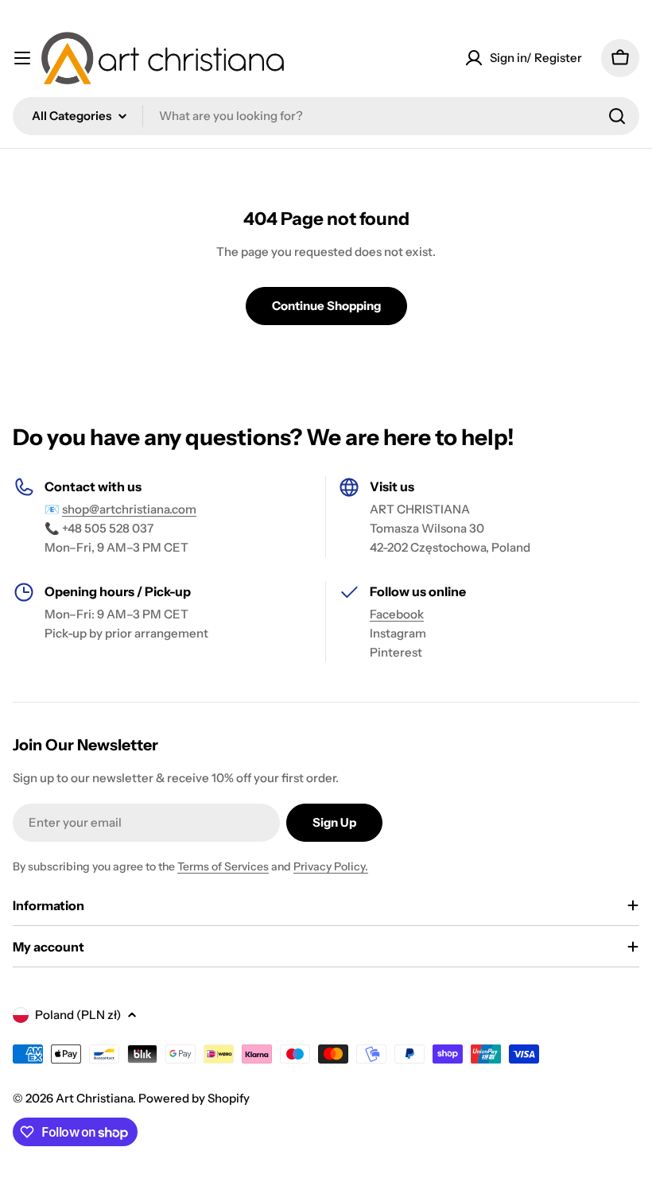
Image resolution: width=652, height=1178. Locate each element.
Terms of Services (223, 866)
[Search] (617, 116)
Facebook (397, 614)
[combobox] (326, 116)
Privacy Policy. (330, 866)
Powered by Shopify (194, 1098)
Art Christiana (94, 1098)
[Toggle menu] (22, 58)
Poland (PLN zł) (78, 1014)
